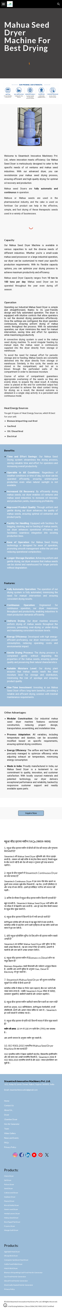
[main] (31, 36)
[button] (3, 4)
